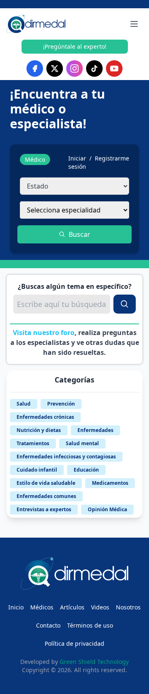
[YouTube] (114, 68)
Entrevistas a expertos (44, 509)
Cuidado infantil (37, 469)
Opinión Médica (107, 509)
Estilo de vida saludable (46, 482)
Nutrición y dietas (39, 430)
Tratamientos (33, 443)
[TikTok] (94, 68)
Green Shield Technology (94, 662)
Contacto (48, 625)
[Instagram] (74, 68)
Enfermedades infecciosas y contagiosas (66, 456)
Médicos (41, 607)
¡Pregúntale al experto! (74, 46)
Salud (24, 403)
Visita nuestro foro (43, 332)
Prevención (61, 403)
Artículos (72, 607)
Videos (100, 607)
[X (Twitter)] (54, 68)
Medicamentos (110, 482)
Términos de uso (90, 625)
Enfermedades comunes (46, 496)
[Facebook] (34, 68)
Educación (86, 469)
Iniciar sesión (77, 162)
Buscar (79, 234)
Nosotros (128, 607)
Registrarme (112, 158)
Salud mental (82, 443)
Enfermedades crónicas (45, 416)
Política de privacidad (74, 643)
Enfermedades (95, 430)
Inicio (16, 607)
